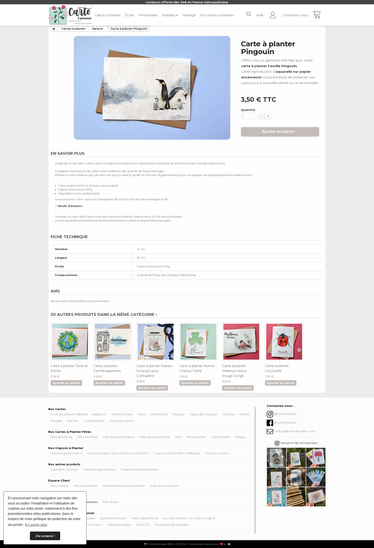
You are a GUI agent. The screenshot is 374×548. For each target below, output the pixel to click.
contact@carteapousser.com (294, 431)
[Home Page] (53, 28)
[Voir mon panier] (319, 15)
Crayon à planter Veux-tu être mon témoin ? (118, 453)
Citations (228, 414)
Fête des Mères (61, 437)
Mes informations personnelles (124, 485)
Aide (260, 15)
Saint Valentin (220, 437)
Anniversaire (148, 15)
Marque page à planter (100, 469)
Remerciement (122, 414)
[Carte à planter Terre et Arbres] (70, 341)
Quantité (248, 110)
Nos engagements (145, 518)
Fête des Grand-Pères (154, 437)
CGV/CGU (181, 544)
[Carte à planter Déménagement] (113, 341)
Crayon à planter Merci (66, 453)
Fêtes (142, 414)
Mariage (189, 15)
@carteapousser (285, 413)
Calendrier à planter (64, 469)
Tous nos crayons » (217, 453)
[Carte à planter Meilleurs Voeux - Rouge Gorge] (241, 341)
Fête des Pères (87, 437)
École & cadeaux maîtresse (69, 414)
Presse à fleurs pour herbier (140, 469)
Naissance (170, 15)
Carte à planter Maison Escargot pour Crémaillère (154, 371)
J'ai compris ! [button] (45, 536)
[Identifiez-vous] (273, 13)
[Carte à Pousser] (70, 14)
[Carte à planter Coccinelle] (284, 341)
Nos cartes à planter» (217, 15)
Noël (178, 437)
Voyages (56, 420)
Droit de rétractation (164, 485)
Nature (244, 414)
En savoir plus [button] (36, 525)
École (129, 15)
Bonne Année (196, 437)
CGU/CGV (143, 524)
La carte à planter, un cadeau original (189, 518)
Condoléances (94, 420)
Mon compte (59, 485)
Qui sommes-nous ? (113, 518)
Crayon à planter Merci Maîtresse (177, 453)
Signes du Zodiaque (203, 414)
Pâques (240, 437)
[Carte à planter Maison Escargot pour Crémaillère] (155, 341)
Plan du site (110, 502)
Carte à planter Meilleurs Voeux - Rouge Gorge (235, 371)
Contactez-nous (295, 15)
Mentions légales (119, 524)
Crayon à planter (108, 15)
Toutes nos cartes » (122, 420)
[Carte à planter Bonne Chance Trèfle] (198, 341)
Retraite (73, 420)
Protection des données (172, 524)
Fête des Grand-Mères (118, 437)
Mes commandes (86, 485)
